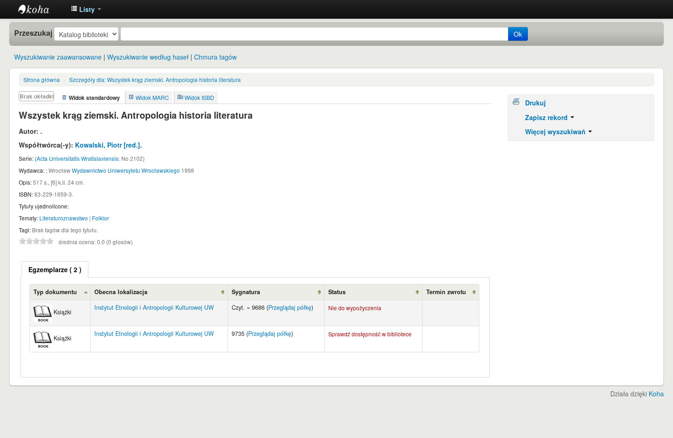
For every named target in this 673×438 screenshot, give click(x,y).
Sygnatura (246, 292)
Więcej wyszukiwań (556, 131)
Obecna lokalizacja (120, 292)
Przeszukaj (33, 33)
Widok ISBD (199, 97)
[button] (86, 9)
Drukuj (535, 102)
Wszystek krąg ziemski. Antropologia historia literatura (155, 79)
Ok (518, 33)
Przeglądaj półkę (289, 307)
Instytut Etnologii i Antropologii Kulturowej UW (41, 9)
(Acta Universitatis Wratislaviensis (77, 158)
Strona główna (41, 79)
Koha (656, 393)
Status (337, 292)
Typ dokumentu (55, 292)
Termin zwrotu (446, 292)
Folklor (100, 218)
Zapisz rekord (547, 117)
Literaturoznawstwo (63, 218)
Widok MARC (152, 97)
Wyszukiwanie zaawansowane (58, 56)
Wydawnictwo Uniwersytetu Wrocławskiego (126, 170)
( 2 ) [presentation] (54, 269)
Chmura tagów (215, 56)
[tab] (55, 269)
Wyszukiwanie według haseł (148, 56)
